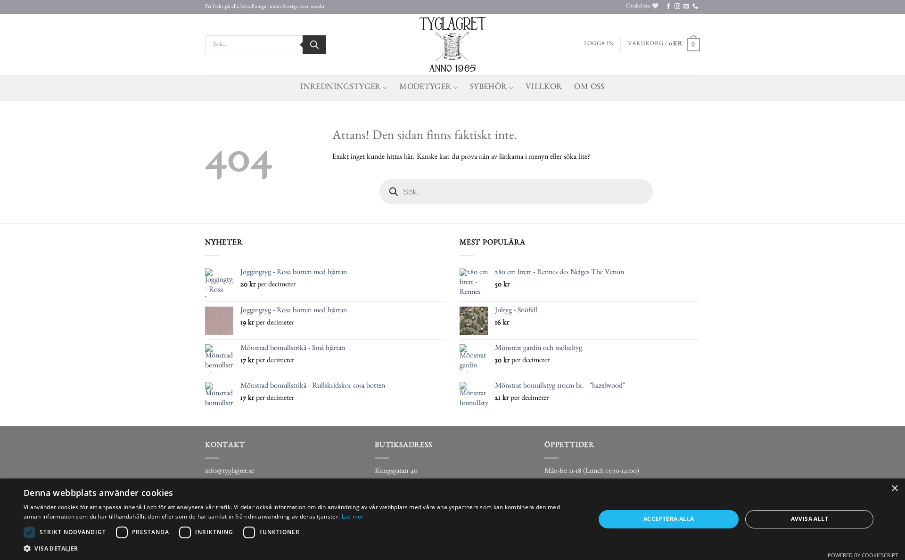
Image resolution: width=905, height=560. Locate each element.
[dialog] (452, 519)
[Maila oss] (686, 6)
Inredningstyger (340, 88)
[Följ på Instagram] (677, 6)
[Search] (314, 44)
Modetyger (425, 88)
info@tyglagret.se (229, 472)
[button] (599, 44)
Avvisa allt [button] (809, 519)
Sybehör (488, 88)
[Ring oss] (695, 6)
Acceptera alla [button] (668, 519)
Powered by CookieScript (863, 555)
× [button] (894, 488)
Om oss (589, 88)
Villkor (544, 88)
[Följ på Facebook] (668, 6)
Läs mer (353, 516)
